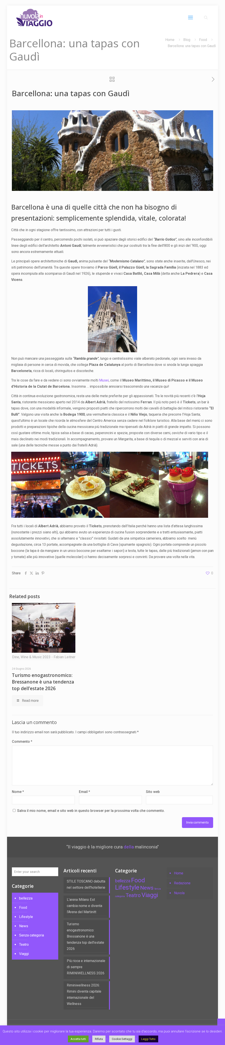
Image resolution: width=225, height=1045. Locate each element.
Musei (104, 380)
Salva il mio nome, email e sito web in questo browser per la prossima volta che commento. (91, 811)
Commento (22, 741)
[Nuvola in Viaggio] (34, 18)
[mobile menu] (190, 17)
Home (169, 40)
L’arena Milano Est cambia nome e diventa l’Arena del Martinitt (84, 906)
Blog (186, 40)
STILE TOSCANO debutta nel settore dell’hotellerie (86, 884)
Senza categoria (31, 935)
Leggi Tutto (148, 1039)
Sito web (153, 792)
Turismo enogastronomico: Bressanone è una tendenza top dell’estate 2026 (43, 681)
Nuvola (179, 893)
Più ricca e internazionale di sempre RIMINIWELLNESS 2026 (86, 967)
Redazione (182, 883)
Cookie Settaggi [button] (122, 1039)
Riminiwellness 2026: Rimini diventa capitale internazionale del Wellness (84, 994)
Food (203, 40)
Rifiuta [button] (99, 1039)
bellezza (26, 898)
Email (84, 792)
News (23, 926)
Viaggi (24, 954)
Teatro (24, 944)
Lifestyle (26, 917)
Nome (18, 792)
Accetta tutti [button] (78, 1039)
